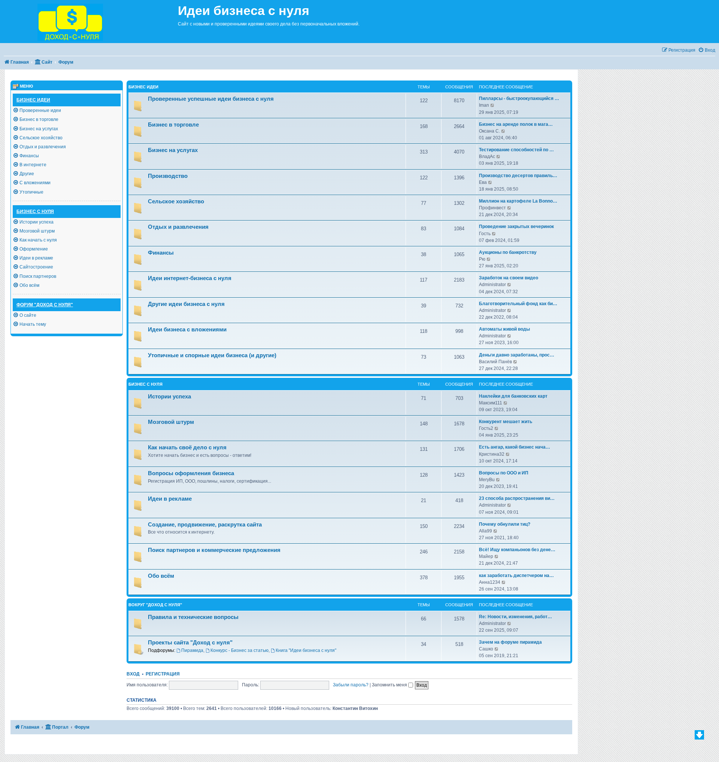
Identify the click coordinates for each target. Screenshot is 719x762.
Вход (133, 674)
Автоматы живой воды (504, 329)
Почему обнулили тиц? (504, 524)
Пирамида (192, 650)
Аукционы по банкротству (508, 252)
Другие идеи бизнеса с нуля (186, 304)
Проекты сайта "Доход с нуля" (190, 643)
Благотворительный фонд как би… (518, 303)
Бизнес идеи (143, 87)
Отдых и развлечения (178, 227)
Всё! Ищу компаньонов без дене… (517, 549)
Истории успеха (169, 397)
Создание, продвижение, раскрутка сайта (205, 525)
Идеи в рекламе (170, 499)
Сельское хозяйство (176, 201)
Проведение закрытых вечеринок (516, 226)
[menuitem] (706, 50)
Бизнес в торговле (173, 125)
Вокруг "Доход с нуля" (155, 604)
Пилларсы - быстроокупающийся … (519, 98)
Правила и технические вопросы (193, 617)
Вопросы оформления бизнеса (191, 473)
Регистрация (163, 674)
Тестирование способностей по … (516, 149)
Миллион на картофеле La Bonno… (518, 201)
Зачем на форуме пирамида (510, 642)
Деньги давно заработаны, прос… (516, 355)
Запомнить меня (390, 684)
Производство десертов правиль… (518, 175)
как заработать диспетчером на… (516, 575)
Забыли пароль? (350, 684)
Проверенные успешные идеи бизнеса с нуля (211, 99)
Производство (168, 176)
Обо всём (161, 576)
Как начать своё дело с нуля (187, 447)
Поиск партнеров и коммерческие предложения (214, 550)
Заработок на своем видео (508, 277)
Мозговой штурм (171, 422)
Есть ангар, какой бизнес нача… (514, 447)
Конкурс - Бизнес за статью (239, 650)
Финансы (161, 253)
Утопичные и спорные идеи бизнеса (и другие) (212, 355)
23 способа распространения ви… (517, 498)
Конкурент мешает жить (505, 421)
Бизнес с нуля (145, 384)
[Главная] (89, 21)
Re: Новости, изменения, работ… (515, 616)
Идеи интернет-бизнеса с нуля (189, 278)
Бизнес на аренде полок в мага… (516, 124)
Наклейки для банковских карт (513, 396)
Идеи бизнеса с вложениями (187, 330)
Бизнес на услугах (173, 150)
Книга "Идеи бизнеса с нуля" (306, 650)
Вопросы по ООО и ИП (503, 473)
